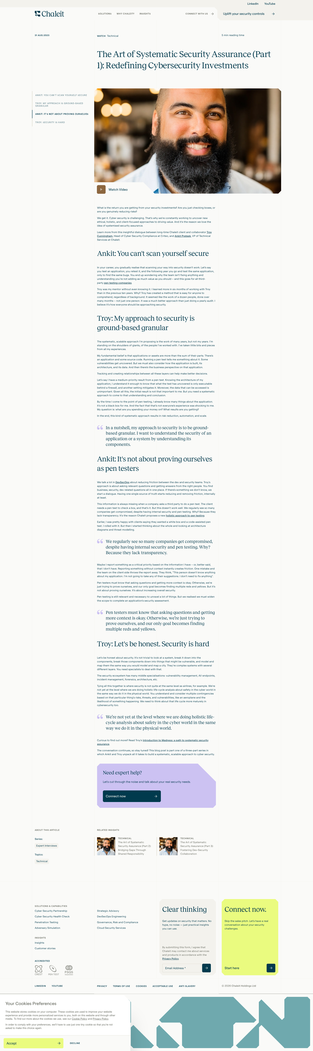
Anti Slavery (187, 986)
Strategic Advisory (108, 910)
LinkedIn (252, 3)
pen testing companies (118, 282)
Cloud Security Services (111, 927)
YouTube (269, 3)
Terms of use (121, 986)
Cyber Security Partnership (51, 910)
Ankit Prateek (183, 236)
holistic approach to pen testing (185, 515)
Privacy (102, 986)
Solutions (105, 14)
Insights (146, 14)
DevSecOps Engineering (111, 916)
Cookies (141, 986)
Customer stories (45, 948)
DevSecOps (123, 482)
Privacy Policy (100, 1018)
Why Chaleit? (125, 14)
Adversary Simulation (47, 927)
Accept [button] (11, 1043)
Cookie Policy (79, 1018)
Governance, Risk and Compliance (117, 922)
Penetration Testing (46, 922)
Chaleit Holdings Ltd (244, 985)
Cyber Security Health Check (52, 916)
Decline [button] (75, 1043)
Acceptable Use (163, 986)
